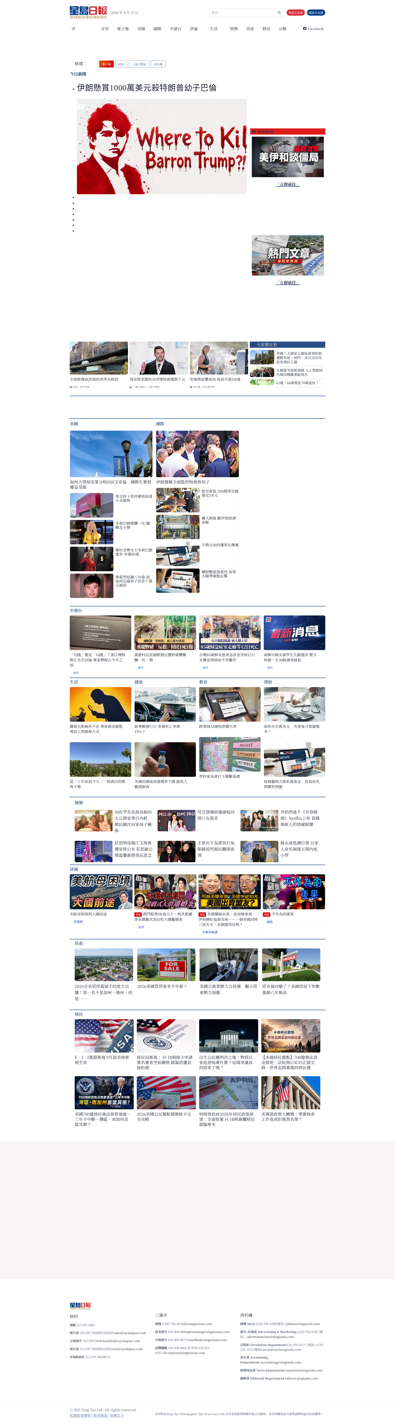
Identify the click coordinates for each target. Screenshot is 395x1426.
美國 (141, 28)
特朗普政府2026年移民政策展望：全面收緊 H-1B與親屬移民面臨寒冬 (227, 1119)
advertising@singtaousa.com (208, 1331)
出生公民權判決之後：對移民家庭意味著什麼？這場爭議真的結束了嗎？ (226, 1062)
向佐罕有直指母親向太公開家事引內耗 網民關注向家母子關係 (133, 821)
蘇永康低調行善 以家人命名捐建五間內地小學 (299, 849)
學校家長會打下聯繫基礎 (219, 776)
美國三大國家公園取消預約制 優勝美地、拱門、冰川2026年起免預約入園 (299, 357)
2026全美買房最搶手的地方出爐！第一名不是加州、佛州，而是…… (103, 992)
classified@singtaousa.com (207, 1340)
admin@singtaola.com (303, 1323)
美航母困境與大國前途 (88, 914)
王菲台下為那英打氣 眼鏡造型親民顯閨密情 (216, 849)
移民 (266, 28)
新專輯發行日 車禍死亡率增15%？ (157, 729)
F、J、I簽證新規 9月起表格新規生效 (102, 1060)
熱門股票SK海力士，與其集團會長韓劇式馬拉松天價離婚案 (163, 916)
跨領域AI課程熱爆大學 (218, 726)
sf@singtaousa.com (197, 1323)
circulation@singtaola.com (281, 1349)
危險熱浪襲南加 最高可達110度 (215, 379)
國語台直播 (316, 12)
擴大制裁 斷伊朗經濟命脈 (219, 520)
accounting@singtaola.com (280, 1362)
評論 (74, 869)
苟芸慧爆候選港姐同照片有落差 (216, 815)
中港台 (175, 28)
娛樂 (234, 28)
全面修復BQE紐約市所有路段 (94, 379)
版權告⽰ (117, 1415)
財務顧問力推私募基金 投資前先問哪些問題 (291, 784)
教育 (203, 682)
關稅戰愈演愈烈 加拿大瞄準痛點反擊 (219, 574)
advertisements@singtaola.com (270, 1336)
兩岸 (76, 673)
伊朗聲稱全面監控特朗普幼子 (183, 481)
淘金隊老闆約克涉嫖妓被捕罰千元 (157, 379)
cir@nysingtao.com (128, 1349)
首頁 (105, 28)
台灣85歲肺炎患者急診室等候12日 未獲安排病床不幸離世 (227, 657)
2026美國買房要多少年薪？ (162, 986)
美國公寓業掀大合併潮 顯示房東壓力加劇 (228, 989)
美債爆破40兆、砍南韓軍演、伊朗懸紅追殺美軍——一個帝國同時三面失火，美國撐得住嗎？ (228, 919)
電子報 (123, 28)
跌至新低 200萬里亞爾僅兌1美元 (220, 493)
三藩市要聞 (153, 386)
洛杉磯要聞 (208, 386)
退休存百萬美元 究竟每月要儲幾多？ (291, 729)
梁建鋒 (78, 921)
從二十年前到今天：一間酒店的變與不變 (97, 784)
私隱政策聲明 (80, 1415)
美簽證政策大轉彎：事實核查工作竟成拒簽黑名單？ (288, 1116)
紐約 (75, 386)
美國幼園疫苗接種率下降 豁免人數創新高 (161, 784)
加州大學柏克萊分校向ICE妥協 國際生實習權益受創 (110, 484)
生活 (74, 682)
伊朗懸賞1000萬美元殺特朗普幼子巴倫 (147, 87)
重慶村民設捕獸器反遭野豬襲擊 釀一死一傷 (160, 657)
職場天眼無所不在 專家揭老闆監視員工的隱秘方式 (96, 729)
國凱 (270, 922)
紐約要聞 (85, 386)
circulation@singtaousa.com (183, 1352)
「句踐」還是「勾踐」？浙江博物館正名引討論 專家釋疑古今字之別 (97, 660)
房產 (250, 28)
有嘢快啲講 (210, 932)
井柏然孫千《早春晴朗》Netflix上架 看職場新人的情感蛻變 (299, 818)
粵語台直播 (295, 12)
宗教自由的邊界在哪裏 (220, 545)
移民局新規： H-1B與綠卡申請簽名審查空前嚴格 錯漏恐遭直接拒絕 (165, 1062)
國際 (157, 28)
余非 (141, 927)
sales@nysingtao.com (130, 1333)
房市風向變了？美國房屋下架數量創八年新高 (291, 989)
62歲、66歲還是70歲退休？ (297, 382)
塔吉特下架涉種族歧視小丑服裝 (133, 498)
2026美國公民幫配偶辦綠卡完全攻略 (164, 1116)
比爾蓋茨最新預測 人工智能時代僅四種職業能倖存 (299, 372)
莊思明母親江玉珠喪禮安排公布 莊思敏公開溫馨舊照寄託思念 (134, 849)
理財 (268, 682)
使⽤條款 (100, 1415)
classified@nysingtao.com (120, 1341)
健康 (139, 682)
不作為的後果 (279, 914)
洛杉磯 (196, 386)
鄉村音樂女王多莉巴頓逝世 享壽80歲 (133, 552)
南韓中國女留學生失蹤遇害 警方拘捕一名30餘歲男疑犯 (290, 657)
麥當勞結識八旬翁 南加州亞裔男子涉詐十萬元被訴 (133, 581)
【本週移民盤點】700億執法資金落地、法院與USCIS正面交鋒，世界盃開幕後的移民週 (289, 1062)
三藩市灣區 (139, 386)
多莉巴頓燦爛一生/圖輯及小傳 (132, 525)
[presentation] (162, 146)
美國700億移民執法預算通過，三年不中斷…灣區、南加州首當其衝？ (103, 1119)
